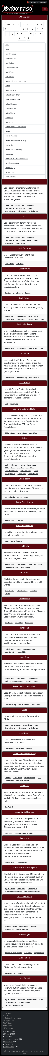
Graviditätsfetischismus (32, 892)
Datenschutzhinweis (13, 1018)
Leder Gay (9, 145)
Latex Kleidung (11, 104)
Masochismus (10, 973)
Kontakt (8, 1013)
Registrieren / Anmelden (37, 2)
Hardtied (34, 926)
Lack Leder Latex (12, 67)
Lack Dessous (10, 54)
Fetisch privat (32, 889)
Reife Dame (21, 889)
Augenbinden (39, 953)
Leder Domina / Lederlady (15, 140)
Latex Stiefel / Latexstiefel (15, 127)
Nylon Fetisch (22, 433)
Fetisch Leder (10, 348)
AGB (6, 1015)
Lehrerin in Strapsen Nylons (16, 158)
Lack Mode (9, 72)
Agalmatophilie (24, 1002)
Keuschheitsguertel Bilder (24, 833)
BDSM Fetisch (10, 433)
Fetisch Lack (9, 319)
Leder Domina (18, 293)
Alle (8, 24)
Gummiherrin (10, 497)
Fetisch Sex (28, 953)
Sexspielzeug (20, 208)
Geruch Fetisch (23, 705)
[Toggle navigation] (45, 9)
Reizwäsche (21, 211)
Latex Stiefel (21, 564)
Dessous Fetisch (10, 1002)
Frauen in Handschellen (13, 892)
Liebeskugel (10, 168)
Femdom (28, 293)
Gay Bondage (23, 926)
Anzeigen (8, 1041)
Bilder (7, 1034)
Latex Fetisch (10, 90)
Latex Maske (10, 113)
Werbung (8, 1023)
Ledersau (9, 154)
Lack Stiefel (9, 76)
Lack (7, 45)
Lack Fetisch (10, 63)
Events (7, 1044)
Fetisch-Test (9, 1046)
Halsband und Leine (17, 465)
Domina (8, 293)
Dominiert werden (22, 781)
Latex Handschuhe (12, 99)
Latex (7, 86)
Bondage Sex (9, 929)
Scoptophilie (21, 652)
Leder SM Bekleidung (13, 149)
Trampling (14, 404)
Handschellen (33, 211)
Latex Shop (9, 122)
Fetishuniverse (33, 319)
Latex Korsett (10, 108)
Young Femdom (29, 778)
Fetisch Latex (20, 319)
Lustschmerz (10, 172)
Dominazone (9, 781)
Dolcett (7, 594)
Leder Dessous (11, 136)
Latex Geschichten (12, 95)
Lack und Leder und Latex (15, 81)
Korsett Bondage (22, 929)
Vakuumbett (20, 240)
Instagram (9, 1028)
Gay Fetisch (9, 807)
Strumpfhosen (10, 211)
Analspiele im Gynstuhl (13, 953)
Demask (28, 681)
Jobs (6, 1036)
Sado (39, 778)
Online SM (8, 833)
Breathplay (9, 623)
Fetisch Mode (9, 316)
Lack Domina (10, 58)
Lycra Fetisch (10, 177)
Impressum (9, 1020)
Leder (7, 131)
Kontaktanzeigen (11, 1039)
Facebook (8, 1025)
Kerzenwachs (31, 465)
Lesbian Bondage (12, 163)
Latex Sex (9, 117)
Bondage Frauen (11, 926)
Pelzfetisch (21, 1000)
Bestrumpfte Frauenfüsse (14, 1005)
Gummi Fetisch (22, 497)
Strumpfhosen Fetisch (35, 1000)
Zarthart (20, 973)
